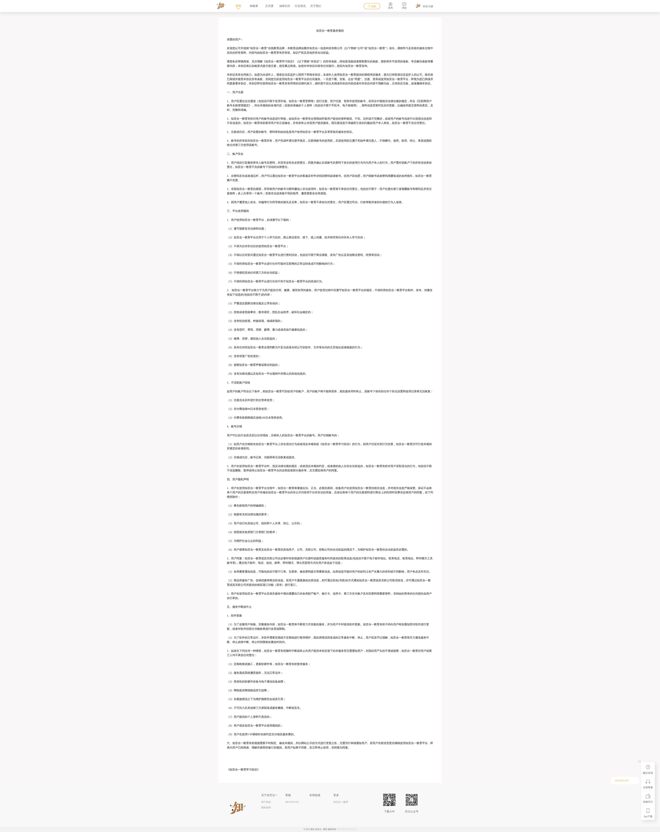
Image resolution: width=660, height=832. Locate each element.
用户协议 (266, 802)
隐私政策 (266, 807)
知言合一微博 (340, 802)
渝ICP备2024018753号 (346, 829)
